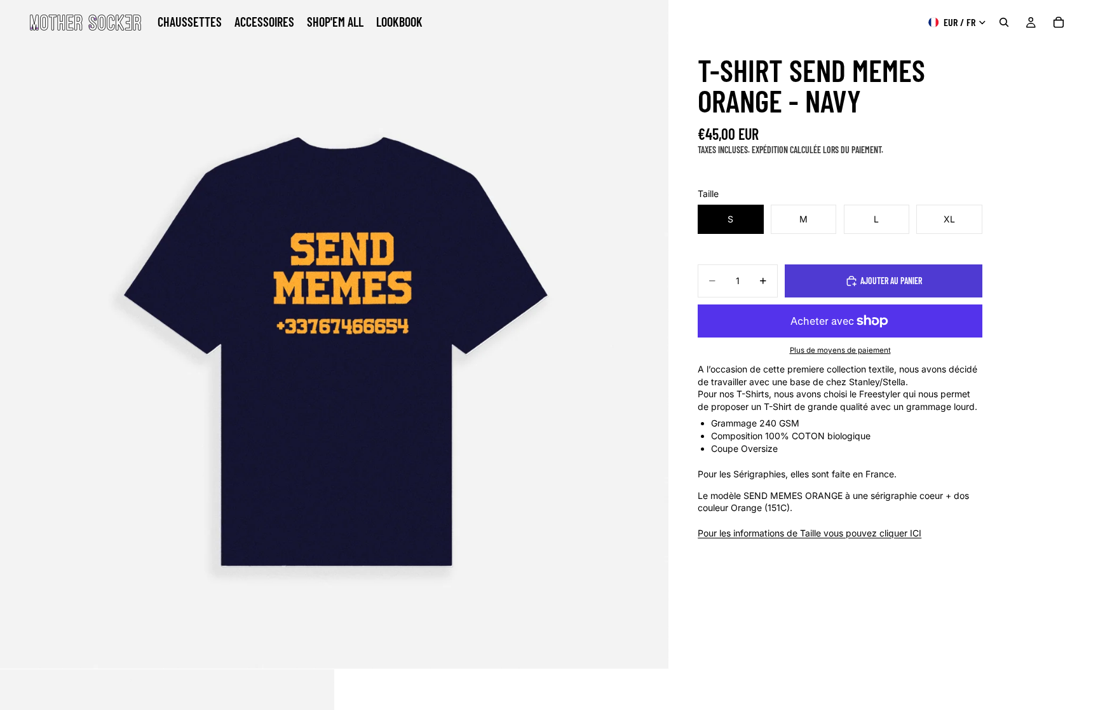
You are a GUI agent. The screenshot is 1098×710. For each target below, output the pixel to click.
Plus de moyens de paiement (840, 350)
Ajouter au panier (891, 280)
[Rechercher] (1004, 22)
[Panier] (1059, 22)
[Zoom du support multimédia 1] (334, 334)
